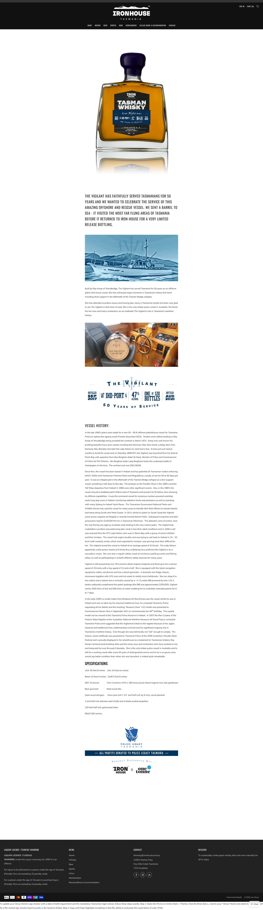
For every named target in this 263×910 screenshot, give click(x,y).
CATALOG (172, 25)
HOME (90, 25)
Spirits (72, 869)
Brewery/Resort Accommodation (84, 882)
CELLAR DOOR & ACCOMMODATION (153, 25)
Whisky (72, 860)
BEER (105, 25)
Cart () (250, 6)
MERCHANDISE (131, 25)
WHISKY (98, 25)
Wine (71, 873)
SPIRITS (113, 25)
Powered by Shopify (234, 897)
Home (72, 855)
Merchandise (75, 878)
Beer (71, 864)
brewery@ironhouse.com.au (147, 855)
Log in (242, 6)
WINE (121, 25)
